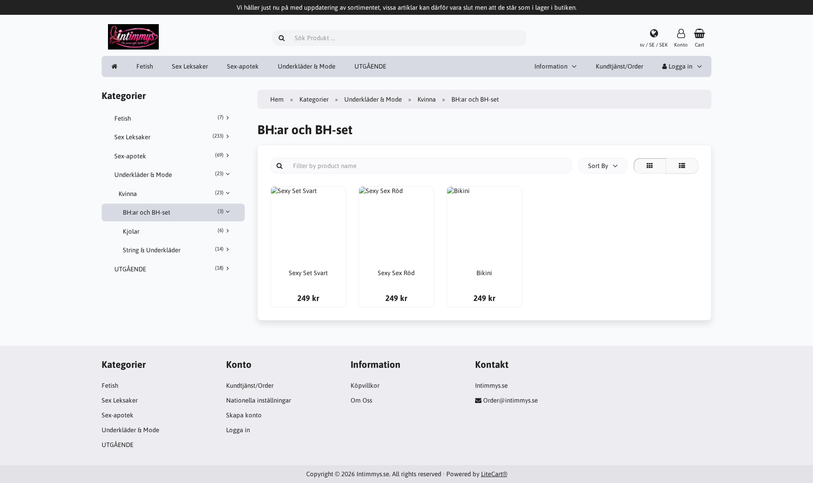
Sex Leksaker (190, 66)
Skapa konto (244, 415)
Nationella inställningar (258, 400)
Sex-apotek (243, 66)
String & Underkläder (173, 250)
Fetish (144, 66)
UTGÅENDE (370, 66)
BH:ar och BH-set (173, 212)
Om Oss (361, 400)
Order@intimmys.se (510, 400)
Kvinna (171, 193)
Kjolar (173, 231)
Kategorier (314, 99)
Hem (277, 99)
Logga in (679, 66)
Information (550, 66)
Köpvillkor (365, 385)
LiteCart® (494, 473)
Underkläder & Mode (306, 66)
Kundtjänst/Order (619, 66)
